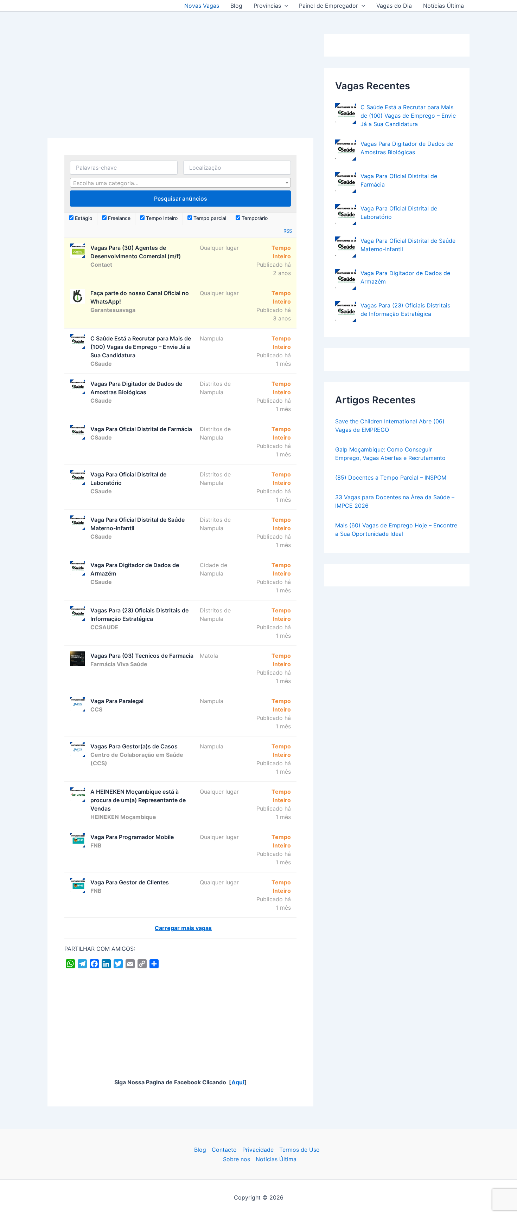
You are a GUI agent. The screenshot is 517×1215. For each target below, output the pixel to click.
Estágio (83, 218)
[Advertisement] (180, 86)
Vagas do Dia (394, 5)
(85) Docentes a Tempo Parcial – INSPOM (390, 477)
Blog (236, 5)
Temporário (254, 218)
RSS (287, 231)
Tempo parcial (209, 218)
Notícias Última (443, 5)
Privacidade (258, 1149)
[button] (284, 5)
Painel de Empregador (328, 5)
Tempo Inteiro (161, 218)
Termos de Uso (299, 1149)
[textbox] (180, 183)
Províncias (267, 5)
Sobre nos (236, 1159)
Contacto (224, 1149)
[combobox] (180, 183)
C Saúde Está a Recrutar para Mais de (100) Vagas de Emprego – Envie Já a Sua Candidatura (408, 116)
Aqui (237, 1082)
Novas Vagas (201, 5)
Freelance (118, 218)
